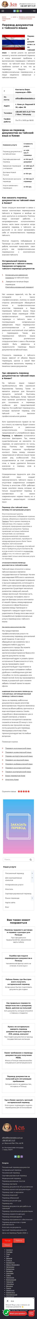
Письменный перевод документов (16, 1167)
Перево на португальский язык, (19, 756)
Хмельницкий (11, 1280)
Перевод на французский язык (19, 764)
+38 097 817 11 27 (27, 6)
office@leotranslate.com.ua (27, 4)
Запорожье (10, 1267)
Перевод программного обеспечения (17, 1220)
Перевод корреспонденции (13, 1214)
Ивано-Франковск (13, 1265)
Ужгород (9, 1250)
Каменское (10, 1290)
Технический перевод (11, 1173)
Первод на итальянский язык (18, 772)
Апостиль (9, 889)
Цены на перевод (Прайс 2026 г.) (15, 1233)
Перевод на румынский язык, (18, 748)
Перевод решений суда (11, 1201)
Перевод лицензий (9, 1195)
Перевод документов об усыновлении (17, 1187)
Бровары (9, 1271)
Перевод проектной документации (16, 1189)
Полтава (9, 1252)
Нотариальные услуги (14, 885)
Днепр (8, 1288)
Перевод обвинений (10, 1198)
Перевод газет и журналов (12, 1192)
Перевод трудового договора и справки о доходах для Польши (18, 932)
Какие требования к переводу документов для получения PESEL (19, 1055)
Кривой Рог (10, 1263)
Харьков (9, 1258)
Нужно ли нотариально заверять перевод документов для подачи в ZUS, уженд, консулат (18, 1030)
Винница (9, 1286)
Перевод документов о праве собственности (14, 1223)
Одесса (9, 1260)
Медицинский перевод (11, 1178)
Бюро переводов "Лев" (6, 18)
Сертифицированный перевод (19, 287)
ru (34, 11)
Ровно (8, 1275)
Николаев (9, 1273)
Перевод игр (7, 1203)
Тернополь (10, 1278)
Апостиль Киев (11, 780)
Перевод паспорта (9, 1184)
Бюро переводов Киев (15, 776)
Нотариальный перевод (11, 1170)
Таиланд (5, 521)
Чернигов (9, 1282)
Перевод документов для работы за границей (16, 1207)
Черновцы (10, 1284)
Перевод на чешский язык (17, 760)
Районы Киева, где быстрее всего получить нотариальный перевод (18, 981)
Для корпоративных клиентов (13, 879)
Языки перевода (12, 898)
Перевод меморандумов (12, 1217)
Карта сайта (10, 903)
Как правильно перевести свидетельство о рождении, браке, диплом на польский (18, 1005)
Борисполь (10, 1269)
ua (32, 10)
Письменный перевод (14, 873)
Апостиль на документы (11, 1227)
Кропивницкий (11, 1295)
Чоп (7, 1256)
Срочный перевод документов (14, 1230)
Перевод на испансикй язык (17, 768)
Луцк (8, 1254)
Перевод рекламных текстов (13, 1181)
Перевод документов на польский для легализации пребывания (18, 1078)
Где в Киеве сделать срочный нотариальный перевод (18, 1101)
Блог (14, 17)
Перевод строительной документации (17, 1211)
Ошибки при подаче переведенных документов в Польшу (18, 958)
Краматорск (10, 1292)
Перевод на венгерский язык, (18, 752)
